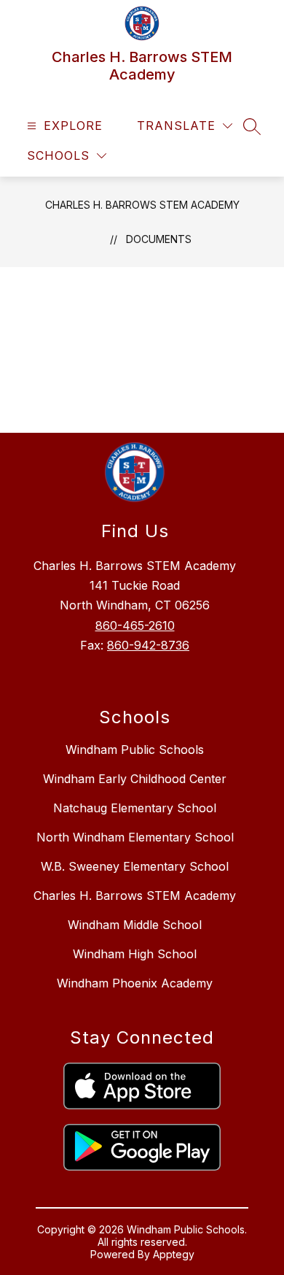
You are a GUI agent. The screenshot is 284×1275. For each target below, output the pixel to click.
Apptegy (173, 1254)
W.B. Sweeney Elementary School (135, 866)
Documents (159, 239)
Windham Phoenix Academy (135, 983)
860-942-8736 (148, 645)
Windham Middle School (135, 924)
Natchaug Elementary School (134, 808)
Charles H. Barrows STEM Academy (142, 205)
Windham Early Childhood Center (134, 778)
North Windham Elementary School (135, 837)
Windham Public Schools (135, 749)
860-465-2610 (135, 625)
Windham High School (135, 954)
